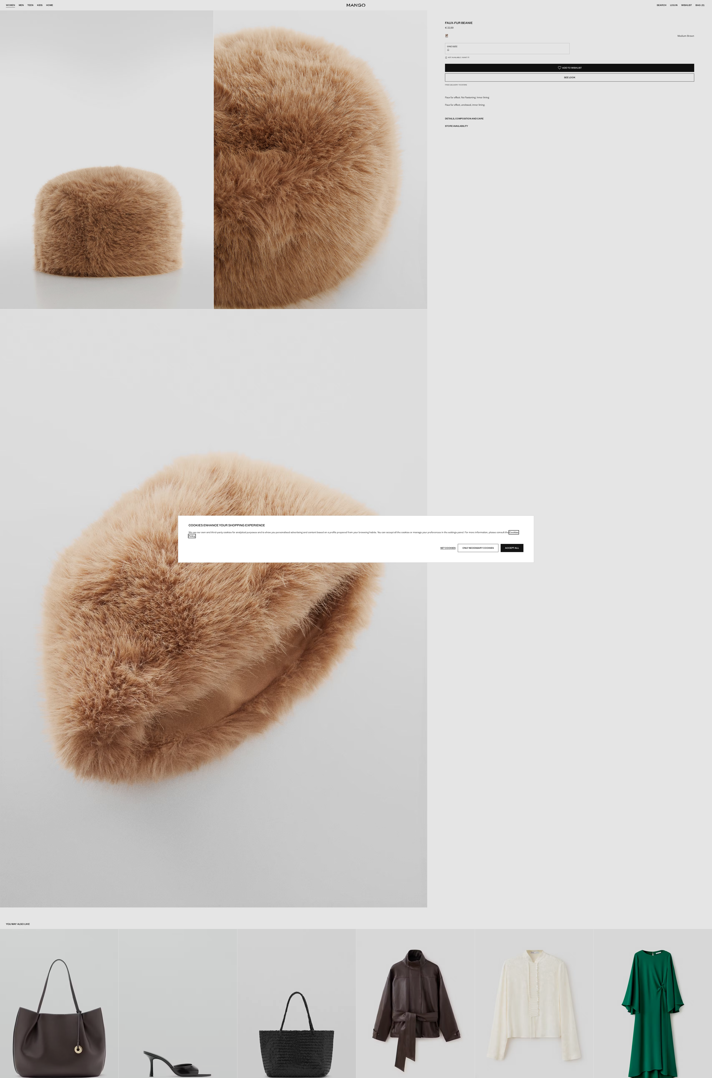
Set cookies (448, 548)
